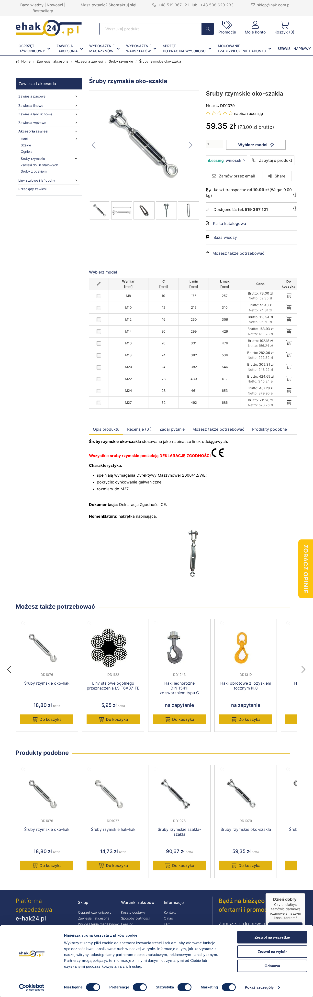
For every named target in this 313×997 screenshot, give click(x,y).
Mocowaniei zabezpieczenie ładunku (242, 48)
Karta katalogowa (229, 223)
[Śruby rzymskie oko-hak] (47, 648)
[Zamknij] (305, 893)
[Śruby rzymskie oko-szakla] (144, 145)
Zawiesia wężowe (32, 123)
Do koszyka (51, 719)
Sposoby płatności (135, 918)
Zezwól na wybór (272, 952)
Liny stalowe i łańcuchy (36, 180)
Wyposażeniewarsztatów (138, 48)
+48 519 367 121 (173, 4)
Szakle (26, 145)
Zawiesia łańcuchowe (35, 114)
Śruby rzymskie (33, 159)
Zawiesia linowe (30, 106)
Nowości (55, 4)
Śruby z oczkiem (34, 171)
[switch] (140, 987)
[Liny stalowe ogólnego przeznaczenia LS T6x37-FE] (113, 648)
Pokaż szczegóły (259, 987)
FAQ (167, 924)
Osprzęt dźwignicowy (94, 912)
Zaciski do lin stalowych (39, 165)
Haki (24, 139)
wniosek (224, 160)
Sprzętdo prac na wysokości (184, 48)
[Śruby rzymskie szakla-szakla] (179, 794)
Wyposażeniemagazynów (101, 48)
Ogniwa (27, 151)
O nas (168, 918)
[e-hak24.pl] (49, 35)
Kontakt (170, 912)
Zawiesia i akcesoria (37, 83)
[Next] (303, 668)
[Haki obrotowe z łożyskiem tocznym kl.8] (246, 648)
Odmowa (272, 966)
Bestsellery (43, 10)
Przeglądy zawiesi (32, 189)
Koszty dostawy (133, 912)
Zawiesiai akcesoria (67, 48)
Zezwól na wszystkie (272, 937)
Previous (11, 668)
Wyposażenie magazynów (98, 924)
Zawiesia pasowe (31, 96)
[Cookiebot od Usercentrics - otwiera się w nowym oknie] (31, 987)
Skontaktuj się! (122, 4)
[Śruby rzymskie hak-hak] (113, 794)
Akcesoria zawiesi (33, 131)
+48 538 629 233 (217, 4)
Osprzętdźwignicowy (32, 48)
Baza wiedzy (32, 4)
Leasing (127, 924)
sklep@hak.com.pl (274, 4)
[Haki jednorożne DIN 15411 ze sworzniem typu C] (179, 648)
